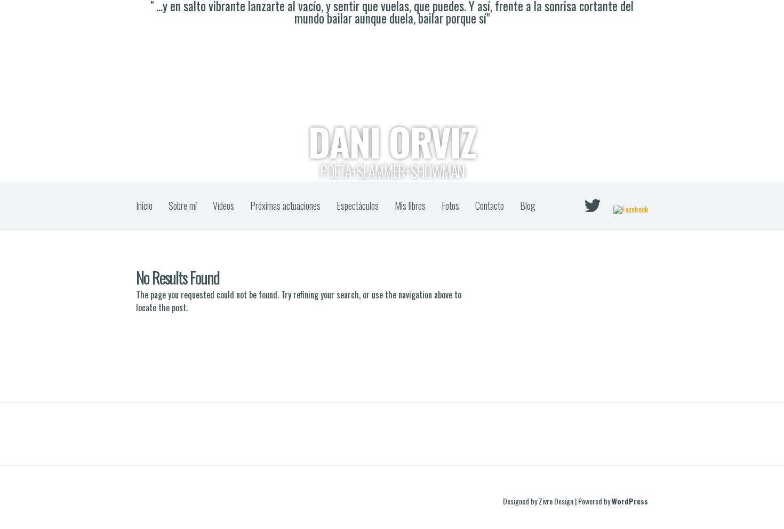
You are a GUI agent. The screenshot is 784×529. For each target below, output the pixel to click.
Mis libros (410, 205)
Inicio (144, 205)
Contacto (489, 205)
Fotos (450, 205)
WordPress (630, 501)
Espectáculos (358, 205)
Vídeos (223, 205)
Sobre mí (183, 205)
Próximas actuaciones (285, 205)
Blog (527, 205)
